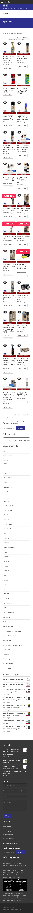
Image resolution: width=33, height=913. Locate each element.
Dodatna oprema (8, 617)
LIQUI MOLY (7, 538)
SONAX (6, 584)
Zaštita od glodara (8, 659)
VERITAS (6, 598)
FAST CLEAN (8, 510)
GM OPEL (7, 519)
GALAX (6, 515)
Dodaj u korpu (8, 68)
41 (15, 417)
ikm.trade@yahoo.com (10, 843)
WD (5, 608)
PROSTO (6, 571)
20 (18, 415)
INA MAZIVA (7, 529)
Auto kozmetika (7, 456)
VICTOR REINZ (8, 603)
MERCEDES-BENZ (9, 547)
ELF (5, 496)
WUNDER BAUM (9, 612)
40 (12, 417)
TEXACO (6, 594)
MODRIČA (7, 557)
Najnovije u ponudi (8, 626)
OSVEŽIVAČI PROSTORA (10, 636)
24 (4, 417)
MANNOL (7, 543)
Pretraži (20, 428)
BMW (5, 482)
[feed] (7, 6)
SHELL (6, 575)
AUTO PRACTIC (8, 478)
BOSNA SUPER (8, 487)
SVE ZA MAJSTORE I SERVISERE (12, 645)
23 (27, 415)
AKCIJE (5, 451)
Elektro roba (6, 622)
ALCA (5, 468)
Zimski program (7, 668)
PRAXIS (6, 566)
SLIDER (6, 580)
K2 (5, 533)
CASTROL (7, 492)
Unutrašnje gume (8, 654)
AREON (6, 473)
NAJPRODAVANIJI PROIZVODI (12, 631)
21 (21, 415)
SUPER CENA (7, 640)
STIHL (6, 589)
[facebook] (4, 6)
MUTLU (6, 561)
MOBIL (6, 552)
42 (18, 417)
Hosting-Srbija (18, 909)
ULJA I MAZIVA (7, 650)
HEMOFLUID (8, 524)
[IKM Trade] (5, 13)
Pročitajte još (7, 94)
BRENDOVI (6, 460)
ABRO (6, 464)
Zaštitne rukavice (8, 663)
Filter (7, 440)
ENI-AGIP (7, 501)
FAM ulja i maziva (9, 506)
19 (16, 415)
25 (7, 417)
